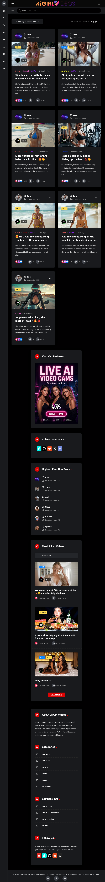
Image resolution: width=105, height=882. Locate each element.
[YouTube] (39, 855)
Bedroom (46, 754)
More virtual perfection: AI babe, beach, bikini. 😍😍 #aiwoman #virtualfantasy (31, 159)
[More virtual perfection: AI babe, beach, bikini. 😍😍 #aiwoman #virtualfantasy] (33, 135)
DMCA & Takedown (50, 813)
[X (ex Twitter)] (54, 448)
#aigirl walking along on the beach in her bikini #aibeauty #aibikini (78, 240)
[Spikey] (37, 528)
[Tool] (18, 197)
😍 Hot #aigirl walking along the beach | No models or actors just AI (32, 240)
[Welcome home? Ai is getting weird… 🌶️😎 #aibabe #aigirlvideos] (56, 574)
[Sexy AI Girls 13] (56, 664)
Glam (25, 152)
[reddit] (49, 448)
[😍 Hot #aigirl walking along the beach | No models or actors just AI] (33, 215)
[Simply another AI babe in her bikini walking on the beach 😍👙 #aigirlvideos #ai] (33, 54)
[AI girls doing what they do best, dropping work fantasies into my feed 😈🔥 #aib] (79, 54)
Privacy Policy (48, 819)
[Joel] (37, 498)
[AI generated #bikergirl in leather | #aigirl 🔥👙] (33, 296)
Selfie (33, 71)
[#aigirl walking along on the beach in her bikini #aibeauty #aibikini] (79, 215)
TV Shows (46, 786)
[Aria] (18, 36)
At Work (65, 71)
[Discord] (60, 448)
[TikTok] (39, 448)
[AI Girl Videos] (55, 3)
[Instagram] (44, 448)
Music (44, 780)
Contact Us (47, 806)
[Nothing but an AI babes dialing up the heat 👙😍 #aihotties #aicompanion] (79, 135)
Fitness (64, 152)
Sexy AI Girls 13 (43, 680)
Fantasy (46, 761)
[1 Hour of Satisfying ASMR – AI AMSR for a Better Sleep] (56, 619)
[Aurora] (37, 518)
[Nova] (37, 508)
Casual (26, 71)
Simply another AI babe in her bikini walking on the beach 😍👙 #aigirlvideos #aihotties (33, 78)
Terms (45, 826)
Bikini (17, 71)
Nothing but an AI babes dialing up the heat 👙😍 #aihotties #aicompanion (76, 159)
